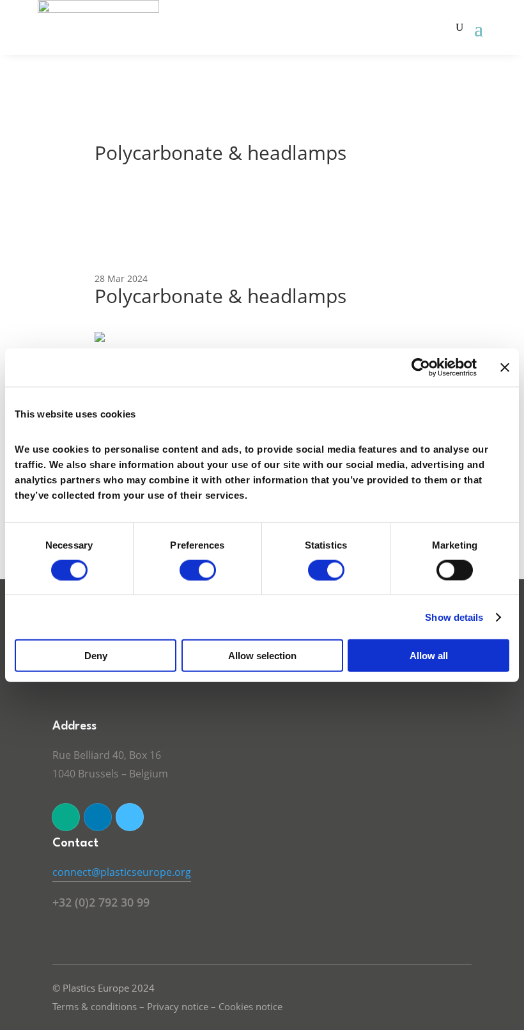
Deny (95, 655)
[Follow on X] (66, 817)
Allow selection (262, 655)
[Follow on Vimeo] (130, 817)
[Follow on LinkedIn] (98, 817)
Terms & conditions (94, 1006)
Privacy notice (177, 1006)
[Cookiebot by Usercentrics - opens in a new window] (421, 367)
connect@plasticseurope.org (121, 872)
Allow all (429, 655)
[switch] (198, 569)
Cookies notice (250, 1006)
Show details (454, 616)
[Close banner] (504, 367)
